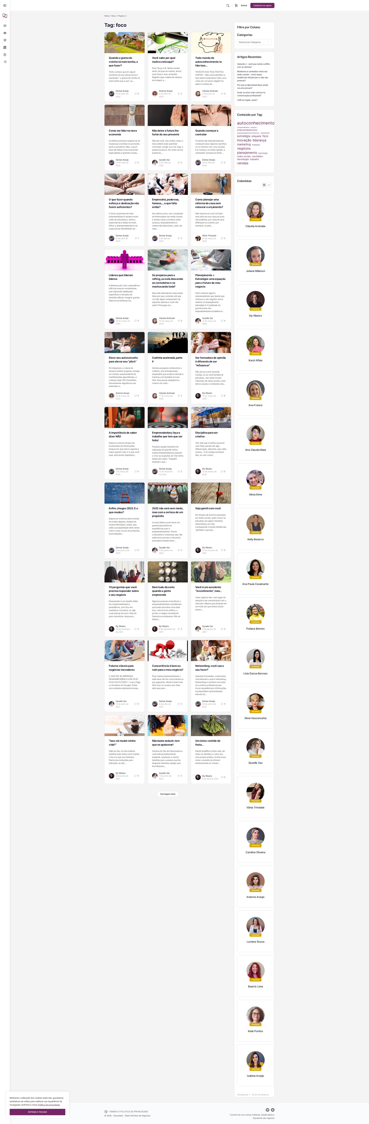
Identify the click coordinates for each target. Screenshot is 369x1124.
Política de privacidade (49, 1105)
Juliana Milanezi (255, 270)
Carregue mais (167, 794)
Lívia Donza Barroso (255, 673)
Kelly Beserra (255, 539)
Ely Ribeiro (207, 393)
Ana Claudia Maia (255, 449)
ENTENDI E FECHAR (37, 1112)
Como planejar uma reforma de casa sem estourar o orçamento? (209, 203)
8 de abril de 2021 (210, 779)
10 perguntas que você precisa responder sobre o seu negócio (124, 591)
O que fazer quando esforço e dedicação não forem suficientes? (124, 203)
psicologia (262, 153)
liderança (259, 140)
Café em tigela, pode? (247, 100)
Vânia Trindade (209, 235)
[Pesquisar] (228, 5)
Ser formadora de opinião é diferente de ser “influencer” (210, 361)
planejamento (247, 152)
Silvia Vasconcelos (255, 718)
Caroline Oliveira (255, 852)
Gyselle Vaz (164, 160)
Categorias (244, 35)
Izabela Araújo (255, 1075)
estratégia (243, 136)
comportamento (243, 127)
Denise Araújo (122, 91)
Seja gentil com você (208, 508)
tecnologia (243, 159)
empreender (265, 133)
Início (106, 16)
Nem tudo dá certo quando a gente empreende (163, 591)
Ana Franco (255, 405)
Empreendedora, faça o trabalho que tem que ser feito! (167, 436)
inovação (244, 140)
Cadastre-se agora (262, 5)
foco (114, 16)
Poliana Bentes (255, 628)
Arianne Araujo (166, 91)
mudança (256, 145)
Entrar (244, 5)
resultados (257, 156)
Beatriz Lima (255, 986)
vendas (242, 163)
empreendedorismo (247, 130)
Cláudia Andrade (210, 91)
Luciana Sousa (255, 941)
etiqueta (256, 136)
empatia (254, 127)
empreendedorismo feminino (248, 133)
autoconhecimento (256, 123)
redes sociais (244, 156)
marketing (244, 144)
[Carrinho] (236, 5)
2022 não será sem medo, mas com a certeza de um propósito (167, 512)
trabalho (254, 159)
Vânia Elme (255, 494)
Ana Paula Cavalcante (255, 583)
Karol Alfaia (255, 360)
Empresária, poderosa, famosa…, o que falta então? (165, 203)
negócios (244, 148)
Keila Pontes (255, 1031)
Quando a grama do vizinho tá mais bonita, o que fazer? (123, 61)
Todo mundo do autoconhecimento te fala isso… (208, 61)
